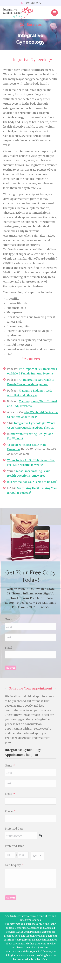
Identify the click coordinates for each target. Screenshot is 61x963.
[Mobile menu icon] (54, 12)
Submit (10, 668)
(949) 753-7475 (33, 3)
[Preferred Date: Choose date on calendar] (40, 835)
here (17, 935)
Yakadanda (34, 920)
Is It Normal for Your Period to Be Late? (32, 481)
